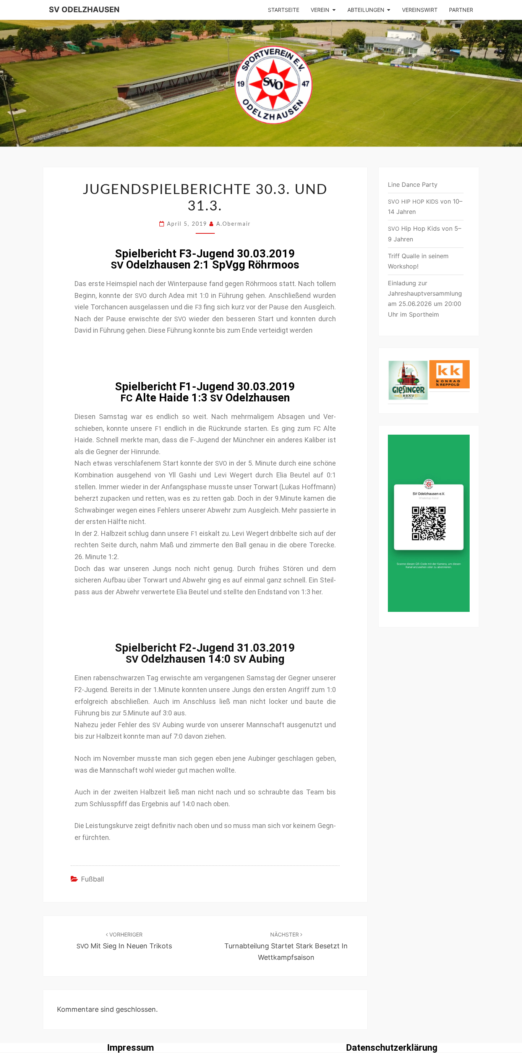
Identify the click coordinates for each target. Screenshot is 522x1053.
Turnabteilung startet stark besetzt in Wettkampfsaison (286, 946)
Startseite (283, 9)
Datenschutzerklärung (392, 1047)
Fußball (92, 879)
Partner (461, 9)
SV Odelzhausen (84, 9)
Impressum (130, 1047)
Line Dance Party (413, 184)
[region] (429, 380)
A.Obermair (233, 224)
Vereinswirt (420, 9)
